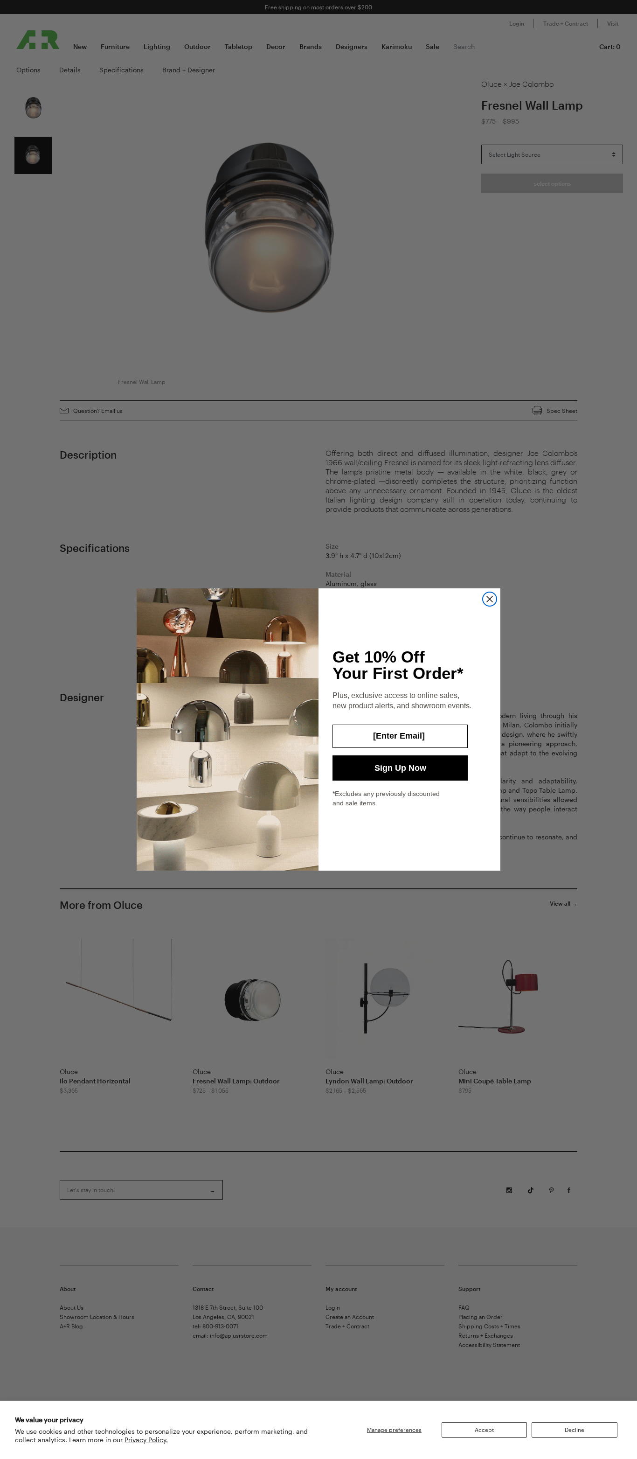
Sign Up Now (400, 768)
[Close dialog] (490, 599)
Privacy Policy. (146, 1440)
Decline (574, 1429)
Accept (484, 1429)
